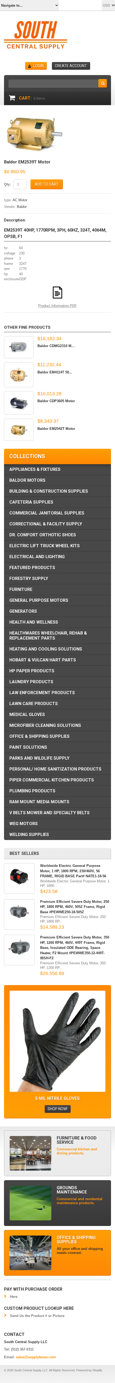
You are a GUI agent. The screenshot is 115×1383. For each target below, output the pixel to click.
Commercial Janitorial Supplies (46, 513)
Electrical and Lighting (37, 556)
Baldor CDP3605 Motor (56, 401)
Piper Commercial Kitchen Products (51, 780)
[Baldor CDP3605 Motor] (18, 403)
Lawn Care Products (33, 703)
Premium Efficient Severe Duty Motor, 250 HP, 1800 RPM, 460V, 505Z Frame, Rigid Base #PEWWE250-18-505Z (74, 907)
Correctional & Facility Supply (45, 523)
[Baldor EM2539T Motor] (34, 116)
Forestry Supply (28, 578)
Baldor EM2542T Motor (56, 429)
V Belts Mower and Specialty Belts (49, 812)
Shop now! (57, 1109)
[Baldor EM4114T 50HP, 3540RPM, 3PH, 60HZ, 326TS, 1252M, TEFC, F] (18, 374)
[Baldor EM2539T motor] (57, 284)
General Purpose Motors (38, 600)
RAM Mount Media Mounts (39, 801)
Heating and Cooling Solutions (45, 649)
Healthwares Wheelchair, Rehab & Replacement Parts (48, 636)
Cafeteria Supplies (31, 502)
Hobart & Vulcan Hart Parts (42, 659)
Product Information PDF (57, 306)
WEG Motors (23, 823)
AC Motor (20, 200)
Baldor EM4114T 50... (54, 372)
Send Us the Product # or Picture (37, 1316)
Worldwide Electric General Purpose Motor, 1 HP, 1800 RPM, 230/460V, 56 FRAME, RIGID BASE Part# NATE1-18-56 (73, 871)
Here (13, 1297)
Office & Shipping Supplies (39, 736)
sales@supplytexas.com (36, 1357)
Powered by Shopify (89, 1370)
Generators (23, 611)
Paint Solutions (28, 747)
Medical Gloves (27, 714)
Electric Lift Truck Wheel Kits (44, 545)
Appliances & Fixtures (34, 469)
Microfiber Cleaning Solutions (45, 725)
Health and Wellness (33, 622)
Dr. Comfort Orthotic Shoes (42, 534)
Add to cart (47, 184)
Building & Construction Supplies (48, 491)
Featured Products (32, 567)
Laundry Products (31, 681)
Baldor (22, 207)
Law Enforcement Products (42, 692)
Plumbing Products (32, 790)
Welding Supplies (29, 834)
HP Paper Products (31, 670)
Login (38, 66)
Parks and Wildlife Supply (39, 758)
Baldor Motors (27, 480)
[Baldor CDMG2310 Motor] (18, 347)
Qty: (7, 184)
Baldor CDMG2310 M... (56, 346)
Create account (71, 66)
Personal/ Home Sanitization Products (55, 769)
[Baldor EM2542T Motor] (18, 430)
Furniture (20, 589)
